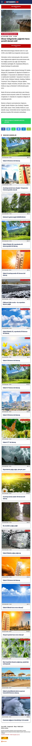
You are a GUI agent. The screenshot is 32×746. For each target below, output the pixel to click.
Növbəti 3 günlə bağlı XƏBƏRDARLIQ (14, 217)
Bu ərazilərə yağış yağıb (10, 526)
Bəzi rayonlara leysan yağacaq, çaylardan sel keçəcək (16, 663)
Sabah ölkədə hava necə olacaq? (13, 607)
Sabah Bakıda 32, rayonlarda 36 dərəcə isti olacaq (15, 332)
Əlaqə (15, 726)
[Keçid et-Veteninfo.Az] (11, 2)
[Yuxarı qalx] (27, 741)
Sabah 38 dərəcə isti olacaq (11, 360)
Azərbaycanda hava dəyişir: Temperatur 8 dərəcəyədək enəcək (15, 189)
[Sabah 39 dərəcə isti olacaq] (16, 567)
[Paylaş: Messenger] (18, 129)
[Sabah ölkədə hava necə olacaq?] (16, 594)
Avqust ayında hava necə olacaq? (13, 635)
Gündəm (28, 338)
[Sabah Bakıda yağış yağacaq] (16, 540)
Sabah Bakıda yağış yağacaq (12, 553)
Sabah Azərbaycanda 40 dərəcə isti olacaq (14, 274)
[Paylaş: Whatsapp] (13, 129)
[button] (29, 129)
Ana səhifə (3, 726)
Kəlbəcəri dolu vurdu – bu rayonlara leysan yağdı (14, 303)
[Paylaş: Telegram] (23, 129)
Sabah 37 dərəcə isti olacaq (11, 388)
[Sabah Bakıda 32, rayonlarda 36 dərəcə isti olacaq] (16, 318)
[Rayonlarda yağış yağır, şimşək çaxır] (16, 456)
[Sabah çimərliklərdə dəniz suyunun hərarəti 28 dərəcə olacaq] (16, 678)
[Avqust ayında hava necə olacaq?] (16, 622)
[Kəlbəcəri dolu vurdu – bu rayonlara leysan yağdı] (16, 289)
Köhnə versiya (4, 728)
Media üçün (20, 726)
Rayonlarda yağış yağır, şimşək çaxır (14, 469)
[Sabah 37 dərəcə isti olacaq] (16, 375)
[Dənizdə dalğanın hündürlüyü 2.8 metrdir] (16, 707)
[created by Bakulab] (4, 741)
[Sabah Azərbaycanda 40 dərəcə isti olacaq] (16, 260)
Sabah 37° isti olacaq (9, 442)
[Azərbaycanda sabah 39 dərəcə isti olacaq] (16, 484)
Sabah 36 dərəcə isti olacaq (11, 161)
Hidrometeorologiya (10, 34)
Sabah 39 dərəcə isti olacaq (11, 580)
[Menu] (2, 2)
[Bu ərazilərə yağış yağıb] (16, 513)
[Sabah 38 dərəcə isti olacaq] (16, 347)
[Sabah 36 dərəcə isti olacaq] (16, 148)
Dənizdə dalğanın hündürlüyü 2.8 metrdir (16, 720)
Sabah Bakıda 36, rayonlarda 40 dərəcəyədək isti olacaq (13, 245)
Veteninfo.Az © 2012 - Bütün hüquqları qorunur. (10, 734)
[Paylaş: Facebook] (3, 129)
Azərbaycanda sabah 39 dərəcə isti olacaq (14, 497)
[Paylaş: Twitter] (8, 129)
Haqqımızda (10, 726)
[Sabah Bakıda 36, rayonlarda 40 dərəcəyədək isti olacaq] (16, 231)
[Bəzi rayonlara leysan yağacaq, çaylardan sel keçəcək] (16, 649)
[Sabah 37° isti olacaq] (16, 429)
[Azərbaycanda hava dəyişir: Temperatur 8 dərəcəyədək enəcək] (16, 175)
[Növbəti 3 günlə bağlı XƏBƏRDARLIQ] (16, 204)
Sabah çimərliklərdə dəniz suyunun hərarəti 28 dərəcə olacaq (14, 692)
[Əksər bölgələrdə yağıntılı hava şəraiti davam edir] (16, 21)
